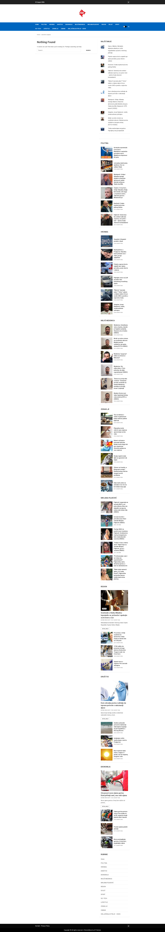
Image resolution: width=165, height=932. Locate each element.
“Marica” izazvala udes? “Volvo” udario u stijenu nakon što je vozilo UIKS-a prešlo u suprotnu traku (121, 294)
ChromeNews (88, 930)
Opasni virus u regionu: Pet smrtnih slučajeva (120, 663)
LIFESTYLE (47, 28)
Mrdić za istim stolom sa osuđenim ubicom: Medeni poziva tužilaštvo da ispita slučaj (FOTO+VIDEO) (121, 342)
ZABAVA (63, 28)
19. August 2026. (119, 477)
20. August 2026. (119, 462)
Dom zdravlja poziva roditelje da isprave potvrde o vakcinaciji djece (117, 94)
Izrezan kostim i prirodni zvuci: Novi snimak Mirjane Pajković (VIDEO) (120, 519)
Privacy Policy (45, 926)
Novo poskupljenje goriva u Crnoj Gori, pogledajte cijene (120, 841)
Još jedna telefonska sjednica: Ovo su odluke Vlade (120, 165)
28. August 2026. (119, 169)
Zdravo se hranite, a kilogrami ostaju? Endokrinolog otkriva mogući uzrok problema (120, 471)
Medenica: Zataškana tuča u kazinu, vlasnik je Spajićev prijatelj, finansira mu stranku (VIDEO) (121, 329)
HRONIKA (51, 24)
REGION (104, 24)
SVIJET (111, 24)
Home (37, 24)
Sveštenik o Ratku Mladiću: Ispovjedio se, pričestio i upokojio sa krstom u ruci (114, 615)
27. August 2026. (119, 209)
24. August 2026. (119, 422)
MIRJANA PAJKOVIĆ (93, 24)
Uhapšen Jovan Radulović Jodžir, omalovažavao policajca (119, 307)
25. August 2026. (119, 374)
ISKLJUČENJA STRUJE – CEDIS (77, 28)
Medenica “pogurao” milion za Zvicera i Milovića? (120, 356)
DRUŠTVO (60, 24)
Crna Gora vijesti (106, 620)
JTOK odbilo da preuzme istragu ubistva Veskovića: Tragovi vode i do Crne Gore (120, 650)
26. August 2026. (119, 359)
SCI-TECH (38, 28)
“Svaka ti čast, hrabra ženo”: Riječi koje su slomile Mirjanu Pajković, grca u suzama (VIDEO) (121, 546)
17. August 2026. (119, 488)
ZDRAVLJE (55, 28)
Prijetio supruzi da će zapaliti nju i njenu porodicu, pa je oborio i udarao (118, 59)
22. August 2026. (119, 401)
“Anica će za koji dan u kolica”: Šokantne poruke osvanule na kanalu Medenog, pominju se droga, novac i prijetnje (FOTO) (120, 384)
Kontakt (37, 926)
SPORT (117, 24)
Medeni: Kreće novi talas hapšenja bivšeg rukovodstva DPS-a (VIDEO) (121, 396)
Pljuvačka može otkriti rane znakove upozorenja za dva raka (120, 431)
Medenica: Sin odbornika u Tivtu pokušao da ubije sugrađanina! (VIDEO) (121, 369)
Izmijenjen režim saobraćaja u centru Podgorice (120, 740)
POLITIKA (44, 24)
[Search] (129, 26)
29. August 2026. (119, 334)
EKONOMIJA (68, 24)
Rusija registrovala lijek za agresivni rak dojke (120, 458)
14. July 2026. (118, 552)
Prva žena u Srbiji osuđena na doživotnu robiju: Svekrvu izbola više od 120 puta (120, 636)
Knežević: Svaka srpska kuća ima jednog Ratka (119, 205)
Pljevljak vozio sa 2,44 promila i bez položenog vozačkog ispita (121, 280)
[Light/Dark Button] (125, 26)
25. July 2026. (118, 524)
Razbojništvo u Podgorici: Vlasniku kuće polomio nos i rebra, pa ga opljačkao (120, 253)
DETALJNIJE (105, 628)
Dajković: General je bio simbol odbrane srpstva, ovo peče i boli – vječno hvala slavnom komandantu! (121, 218)
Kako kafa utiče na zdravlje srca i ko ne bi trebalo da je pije (120, 485)
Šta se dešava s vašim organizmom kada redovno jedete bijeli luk (120, 417)
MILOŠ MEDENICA (80, 24)
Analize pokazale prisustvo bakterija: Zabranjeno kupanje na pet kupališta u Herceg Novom (120, 726)
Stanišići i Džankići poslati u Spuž (120, 240)
